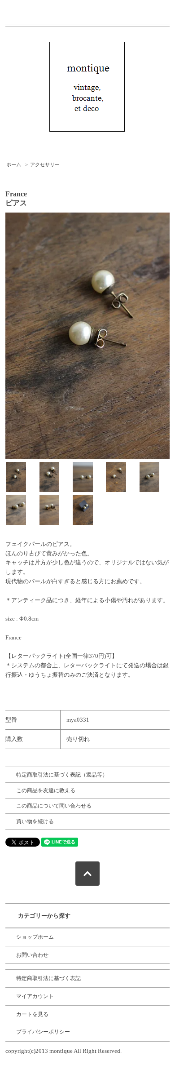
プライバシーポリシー (43, 1032)
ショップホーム (35, 937)
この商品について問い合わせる (54, 806)
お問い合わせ (32, 955)
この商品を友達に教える (45, 790)
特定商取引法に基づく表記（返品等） (62, 775)
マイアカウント (35, 996)
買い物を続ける (35, 821)
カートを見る (32, 1014)
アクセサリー (45, 164)
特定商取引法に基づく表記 (48, 978)
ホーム (13, 164)
